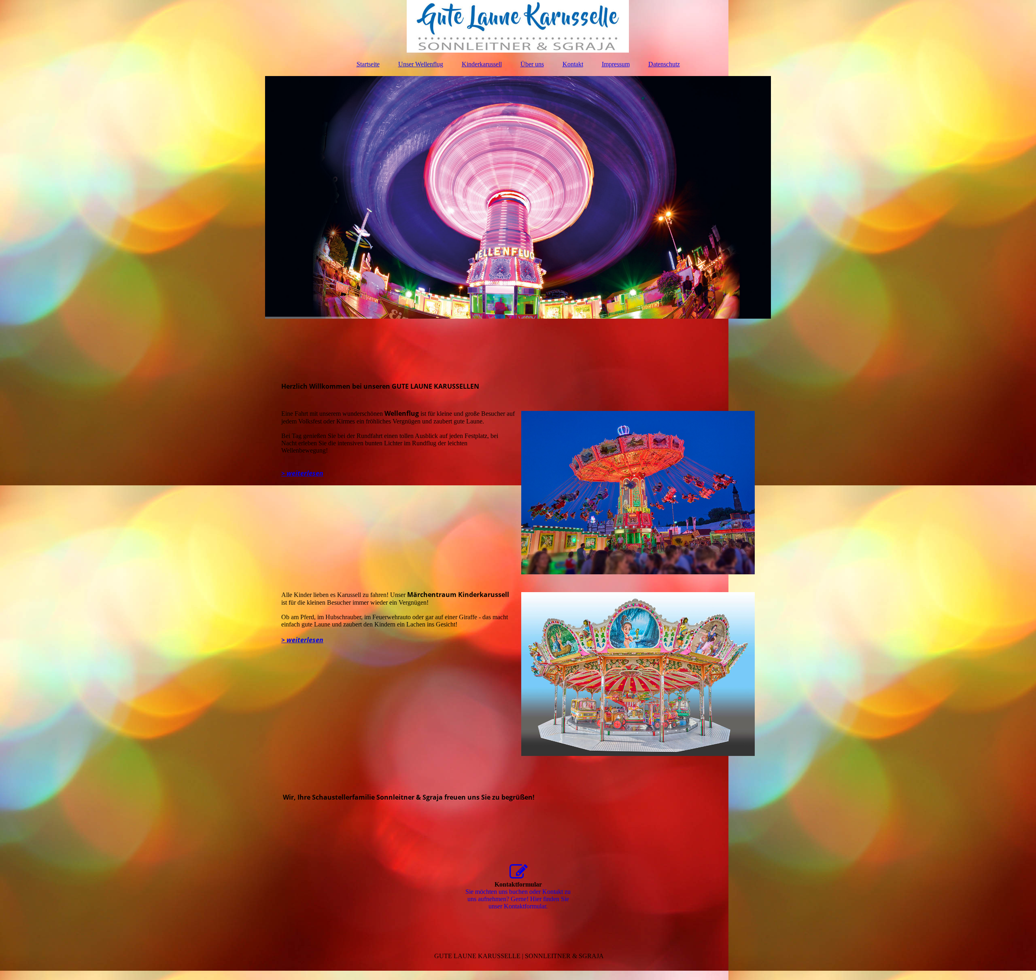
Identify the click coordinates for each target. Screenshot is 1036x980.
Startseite (368, 64)
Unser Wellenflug (420, 64)
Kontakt (573, 64)
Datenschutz (664, 64)
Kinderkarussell (482, 64)
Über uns (532, 64)
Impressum (616, 64)
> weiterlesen (302, 473)
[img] (518, 26)
